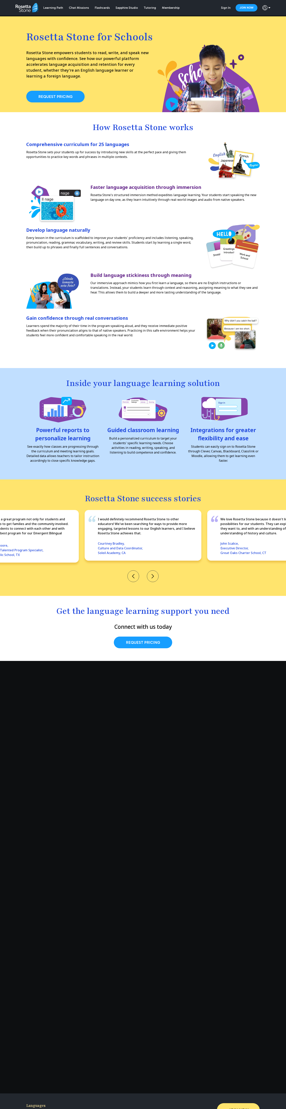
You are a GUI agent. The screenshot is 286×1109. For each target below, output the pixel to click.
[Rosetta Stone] (28, 8)
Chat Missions (79, 8)
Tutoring (150, 8)
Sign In (226, 8)
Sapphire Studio (127, 8)
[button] (133, 576)
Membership (171, 8)
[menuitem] (53, 8)
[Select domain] (266, 7)
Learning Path (53, 8)
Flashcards (102, 8)
